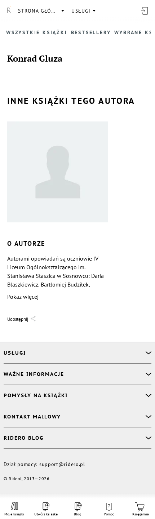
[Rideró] (9, 11)
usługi (81, 11)
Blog (77, 514)
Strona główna (40, 11)
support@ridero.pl (62, 464)
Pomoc (109, 514)
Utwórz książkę (46, 514)
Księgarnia (140, 514)
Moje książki (14, 514)
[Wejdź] (144, 11)
